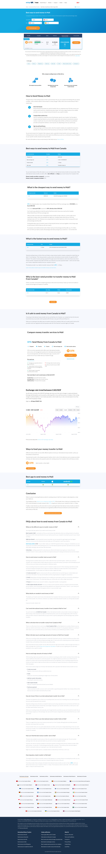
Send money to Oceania (81, 776)
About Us (67, 832)
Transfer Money (43, 2)
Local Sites (67, 846)
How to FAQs (60, 139)
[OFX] (70, 350)
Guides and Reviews (45, 832)
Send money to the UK (22, 839)
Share (78, 406)
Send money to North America (69, 776)
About (65, 2)
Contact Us (67, 839)
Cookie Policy (68, 844)
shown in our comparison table (44, 501)
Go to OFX (53, 301)
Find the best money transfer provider (53, 513)
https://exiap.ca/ (27, 819)
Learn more (77, 55)
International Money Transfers (34, 6)
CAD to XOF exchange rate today (45, 439)
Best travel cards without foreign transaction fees (51, 839)
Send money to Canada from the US (25, 846)
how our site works (24, 828)
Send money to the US (22, 834)
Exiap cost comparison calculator (47, 646)
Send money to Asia (34, 776)
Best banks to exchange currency (48, 841)
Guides (60, 2)
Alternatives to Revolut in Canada (48, 837)
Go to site (76, 42)
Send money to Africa (44, 776)
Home (27, 6)
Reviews (49, 2)
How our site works (69, 834)
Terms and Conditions (69, 837)
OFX (47, 157)
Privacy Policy (68, 841)
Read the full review (70, 358)
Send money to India (22, 841)
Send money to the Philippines (24, 844)
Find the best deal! (32, 28)
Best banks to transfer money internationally (50, 846)
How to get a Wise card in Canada (48, 834)
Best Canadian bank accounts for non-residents (51, 844)
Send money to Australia (23, 837)
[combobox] (48, 20)
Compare (55, 2)
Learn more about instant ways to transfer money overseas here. (41, 267)
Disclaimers (78, 6)
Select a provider (31, 468)
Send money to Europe (24, 776)
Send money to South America (56, 776)
